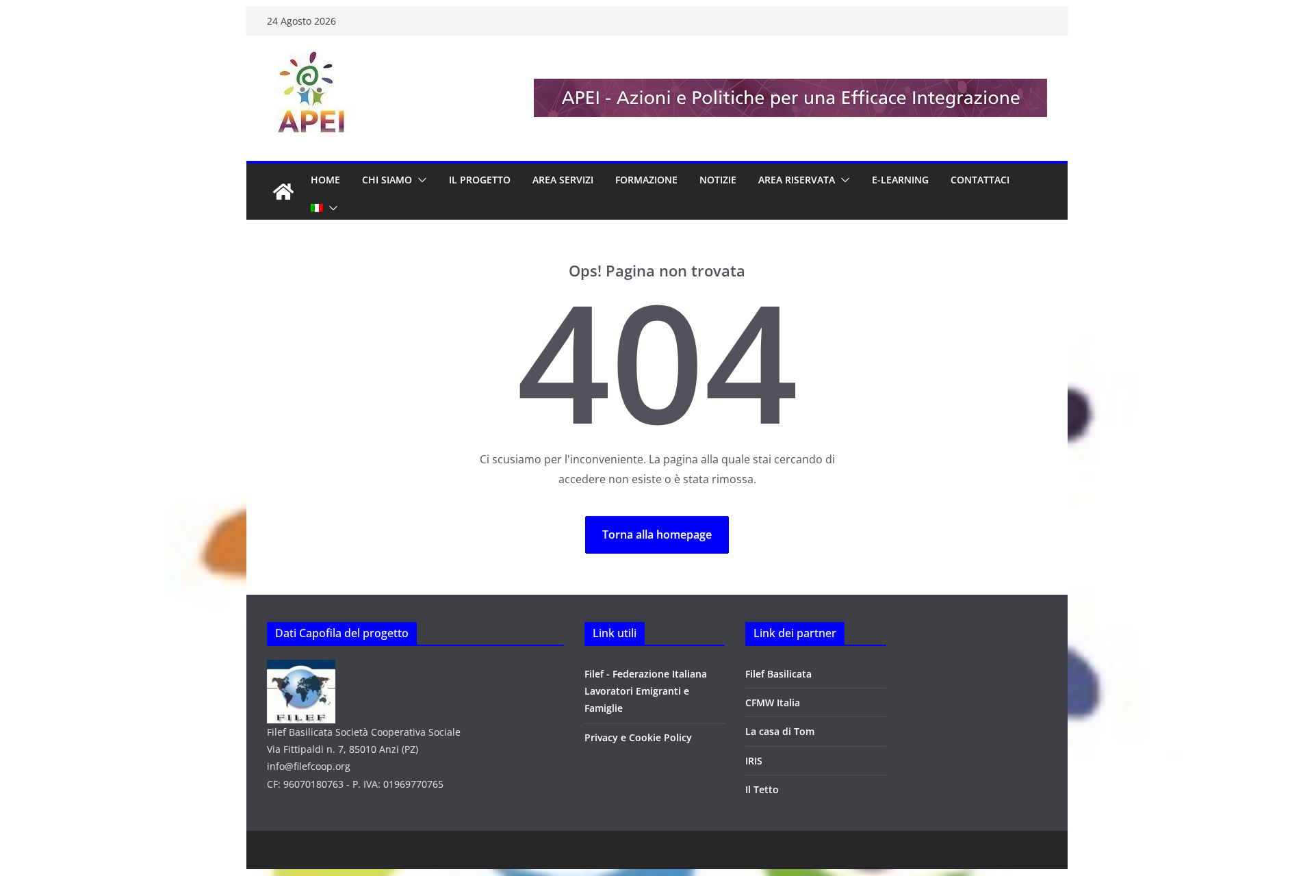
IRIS (753, 760)
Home (325, 179)
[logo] (301, 668)
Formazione (646, 179)
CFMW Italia (772, 702)
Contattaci (980, 179)
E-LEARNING (900, 179)
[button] (419, 180)
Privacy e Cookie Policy (638, 737)
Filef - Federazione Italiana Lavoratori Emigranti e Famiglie (645, 690)
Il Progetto (480, 179)
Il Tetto (762, 789)
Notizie (717, 179)
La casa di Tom (779, 731)
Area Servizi (562, 179)
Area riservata (796, 179)
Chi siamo (387, 179)
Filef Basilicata (778, 673)
